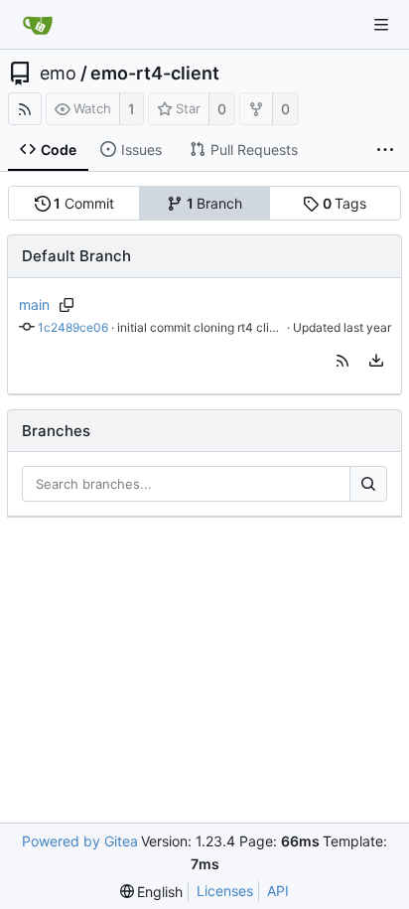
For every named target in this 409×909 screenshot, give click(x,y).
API (278, 890)
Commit (84, 203)
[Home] (38, 25)
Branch (215, 203)
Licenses (225, 890)
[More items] (385, 150)
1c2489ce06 (73, 327)
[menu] (376, 361)
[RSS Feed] (25, 108)
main (34, 304)
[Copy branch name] (67, 305)
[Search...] (368, 484)
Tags (345, 203)
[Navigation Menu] (381, 25)
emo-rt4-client (154, 73)
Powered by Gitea (80, 841)
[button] (342, 361)
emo (58, 73)
